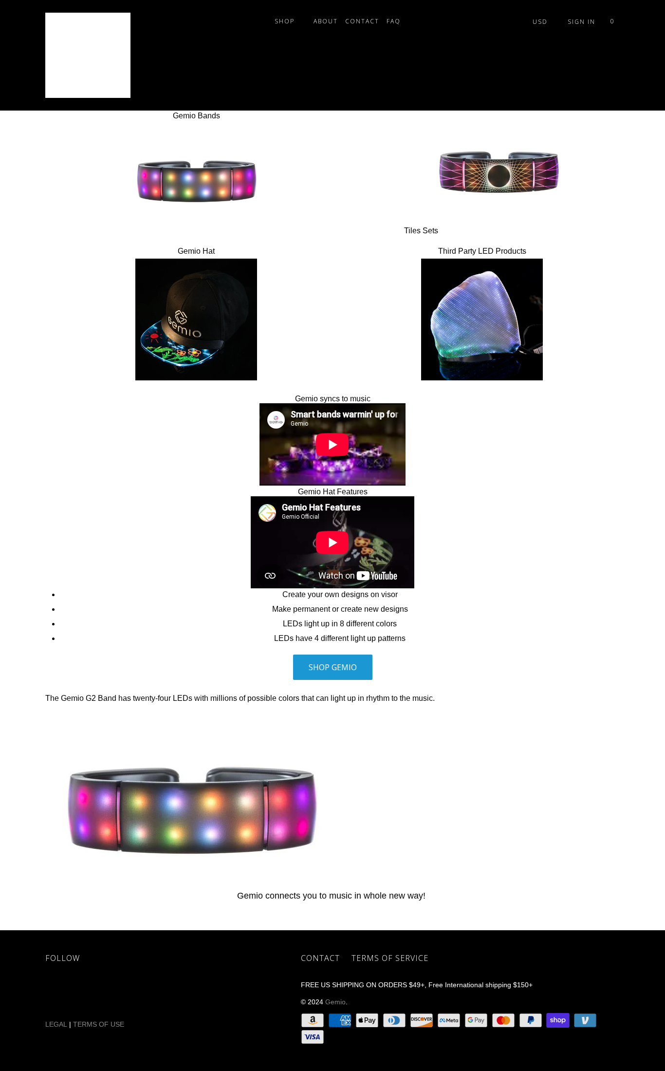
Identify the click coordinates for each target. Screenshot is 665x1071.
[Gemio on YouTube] (115, 992)
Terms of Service (389, 958)
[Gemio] (95, 55)
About (326, 21)
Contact (362, 21)
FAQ (396, 21)
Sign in (581, 22)
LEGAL (56, 1024)
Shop (287, 21)
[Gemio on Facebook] (87, 992)
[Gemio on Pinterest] (143, 992)
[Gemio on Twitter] (58, 992)
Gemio (335, 1002)
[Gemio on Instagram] (171, 992)
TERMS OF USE (99, 1024)
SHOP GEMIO (333, 667)
